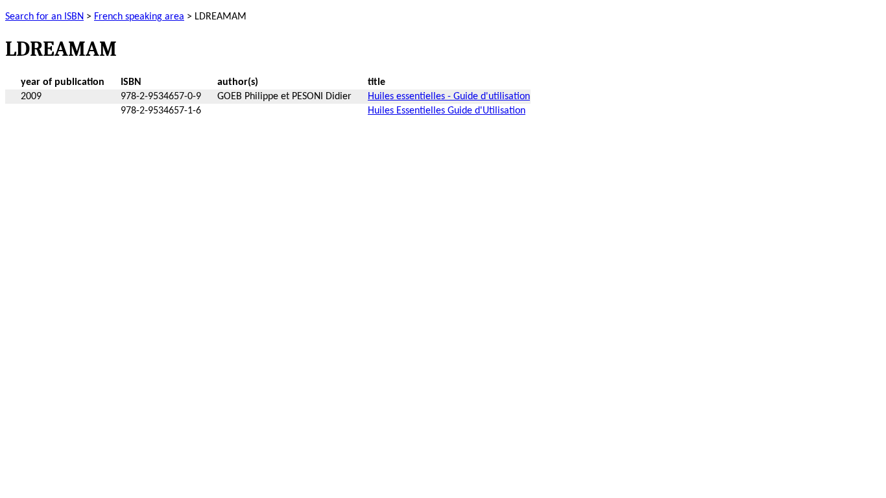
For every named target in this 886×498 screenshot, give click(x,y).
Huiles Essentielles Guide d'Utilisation (446, 111)
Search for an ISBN (44, 17)
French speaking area (139, 17)
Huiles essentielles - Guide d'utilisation (449, 96)
